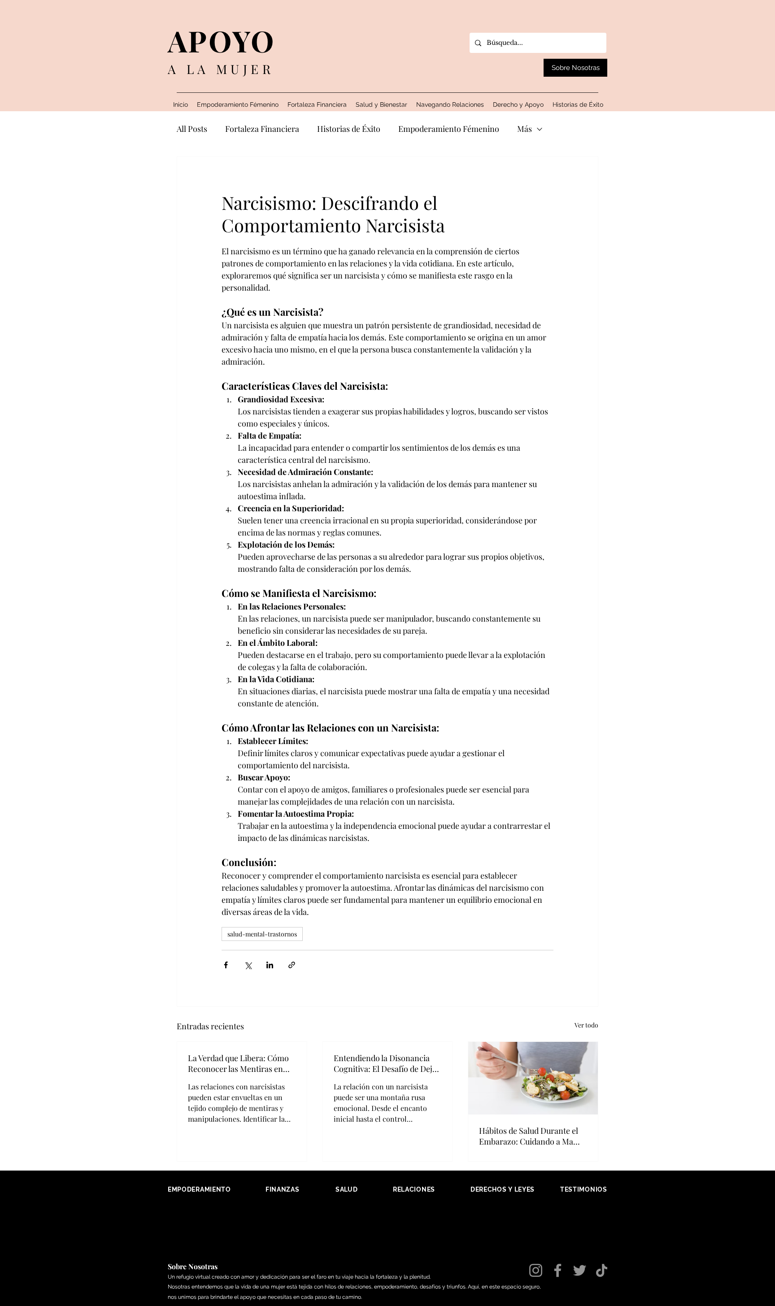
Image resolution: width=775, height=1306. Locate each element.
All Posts (192, 128)
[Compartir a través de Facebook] (226, 965)
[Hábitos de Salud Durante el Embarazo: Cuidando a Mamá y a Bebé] (533, 1078)
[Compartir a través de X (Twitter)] (248, 965)
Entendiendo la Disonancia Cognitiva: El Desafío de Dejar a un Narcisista (387, 1063)
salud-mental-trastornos (262, 934)
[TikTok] (601, 1270)
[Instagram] (535, 1270)
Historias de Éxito (348, 128)
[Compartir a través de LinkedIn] (270, 965)
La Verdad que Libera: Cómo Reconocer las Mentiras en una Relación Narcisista (238, 1063)
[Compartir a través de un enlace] (291, 965)
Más (524, 128)
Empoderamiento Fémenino (448, 128)
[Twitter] (579, 1270)
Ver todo (586, 1025)
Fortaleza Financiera (262, 128)
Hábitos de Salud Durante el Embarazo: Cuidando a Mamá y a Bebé (531, 1136)
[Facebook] (557, 1270)
